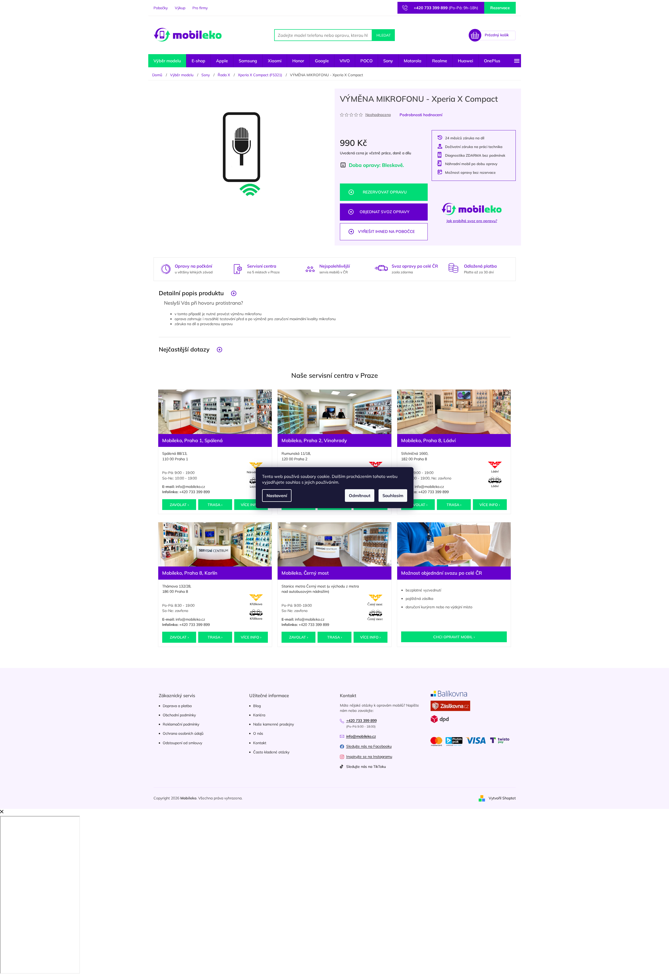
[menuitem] (167, 60)
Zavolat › (179, 504)
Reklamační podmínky (181, 724)
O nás (258, 733)
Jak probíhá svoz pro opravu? (471, 220)
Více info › (251, 504)
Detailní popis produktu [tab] (191, 293)
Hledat (383, 35)
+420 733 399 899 (194, 491)
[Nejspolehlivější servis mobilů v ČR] (310, 268)
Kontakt (259, 743)
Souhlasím (392, 495)
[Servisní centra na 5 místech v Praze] (238, 268)
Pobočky (161, 8)
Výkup (180, 8)
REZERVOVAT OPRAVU (385, 192)
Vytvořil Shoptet (502, 797)
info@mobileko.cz (190, 486)
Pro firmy (200, 8)
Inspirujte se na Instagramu (369, 756)
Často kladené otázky (271, 752)
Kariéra (259, 715)
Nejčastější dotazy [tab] (184, 349)
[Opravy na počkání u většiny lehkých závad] (165, 268)
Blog (257, 705)
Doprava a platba (177, 705)
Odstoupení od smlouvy (182, 743)
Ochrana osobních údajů (183, 733)
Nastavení (277, 495)
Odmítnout (359, 495)
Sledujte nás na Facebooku (369, 746)
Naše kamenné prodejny (273, 724)
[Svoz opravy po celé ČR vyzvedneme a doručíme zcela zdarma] (381, 268)
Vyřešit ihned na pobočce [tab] (386, 231)
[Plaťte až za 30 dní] (453, 268)
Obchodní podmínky (179, 715)
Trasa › (215, 504)
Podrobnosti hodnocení (421, 114)
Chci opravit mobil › (454, 637)
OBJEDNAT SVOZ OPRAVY (384, 211)
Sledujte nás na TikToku (366, 766)
